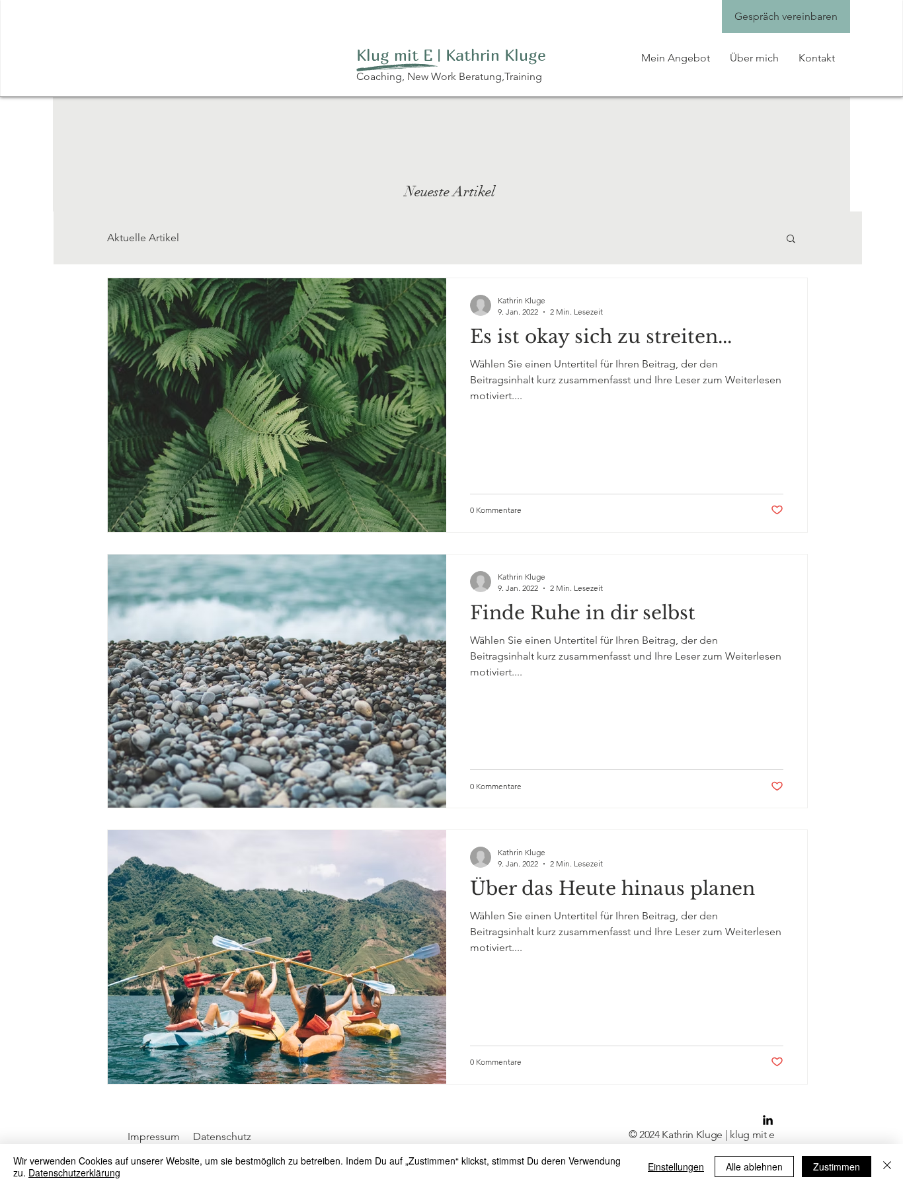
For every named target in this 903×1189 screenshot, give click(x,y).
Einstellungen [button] (676, 1166)
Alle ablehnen (754, 1166)
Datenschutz (222, 1136)
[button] (791, 240)
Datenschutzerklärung (74, 1172)
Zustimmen (836, 1166)
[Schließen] (887, 1166)
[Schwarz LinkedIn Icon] (768, 1120)
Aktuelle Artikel (143, 237)
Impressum (154, 1136)
